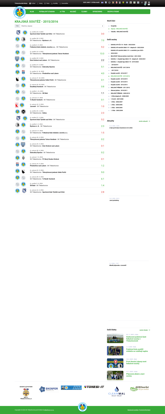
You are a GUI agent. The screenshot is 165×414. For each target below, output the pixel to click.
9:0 (102, 172)
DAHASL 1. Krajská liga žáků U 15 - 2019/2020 (125, 62)
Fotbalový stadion (47, 12)
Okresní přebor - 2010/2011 (119, 90)
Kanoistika (65, 3)
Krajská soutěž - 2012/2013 (119, 84)
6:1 (102, 179)
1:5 (102, 132)
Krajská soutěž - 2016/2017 (119, 73)
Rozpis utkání (113, 12)
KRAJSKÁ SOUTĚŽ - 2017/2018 (120, 67)
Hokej (40, 3)
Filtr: (17, 26)
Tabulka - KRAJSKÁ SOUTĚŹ (119, 31)
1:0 (102, 106)
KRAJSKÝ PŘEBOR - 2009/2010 (120, 93)
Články (84, 12)
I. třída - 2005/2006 (116, 104)
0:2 (102, 139)
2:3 (102, 113)
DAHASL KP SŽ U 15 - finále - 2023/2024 (123, 44)
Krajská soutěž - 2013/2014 (119, 82)
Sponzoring (97, 12)
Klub (32, 12)
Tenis (47, 3)
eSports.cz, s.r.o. (49, 410)
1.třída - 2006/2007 (117, 102)
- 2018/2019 (114, 64)
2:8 (102, 192)
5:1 (102, 66)
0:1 (102, 80)
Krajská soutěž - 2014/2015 (119, 79)
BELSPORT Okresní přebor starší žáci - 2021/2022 (126, 56)
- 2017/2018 (114, 70)
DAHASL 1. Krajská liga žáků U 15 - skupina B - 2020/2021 (128, 59)
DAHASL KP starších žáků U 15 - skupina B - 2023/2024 (127, 47)
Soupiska (113, 26)
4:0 (102, 73)
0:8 (102, 86)
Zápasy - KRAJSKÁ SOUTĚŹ (119, 29)
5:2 (102, 47)
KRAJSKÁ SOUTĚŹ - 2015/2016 (120, 76)
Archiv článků (145, 330)
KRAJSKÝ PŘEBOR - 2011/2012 (120, 87)
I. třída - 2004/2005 (116, 107)
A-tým (62, 12)
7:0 (102, 40)
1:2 (102, 165)
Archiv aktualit (144, 121)
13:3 (102, 53)
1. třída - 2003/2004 (117, 110)
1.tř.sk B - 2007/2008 (117, 99)
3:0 (102, 33)
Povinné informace (144, 410)
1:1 (102, 93)
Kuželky (55, 3)
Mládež (73, 12)
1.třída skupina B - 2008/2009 (120, 96)
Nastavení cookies (133, 410)
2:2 (102, 60)
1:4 (102, 185)
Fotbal (33, 3)
